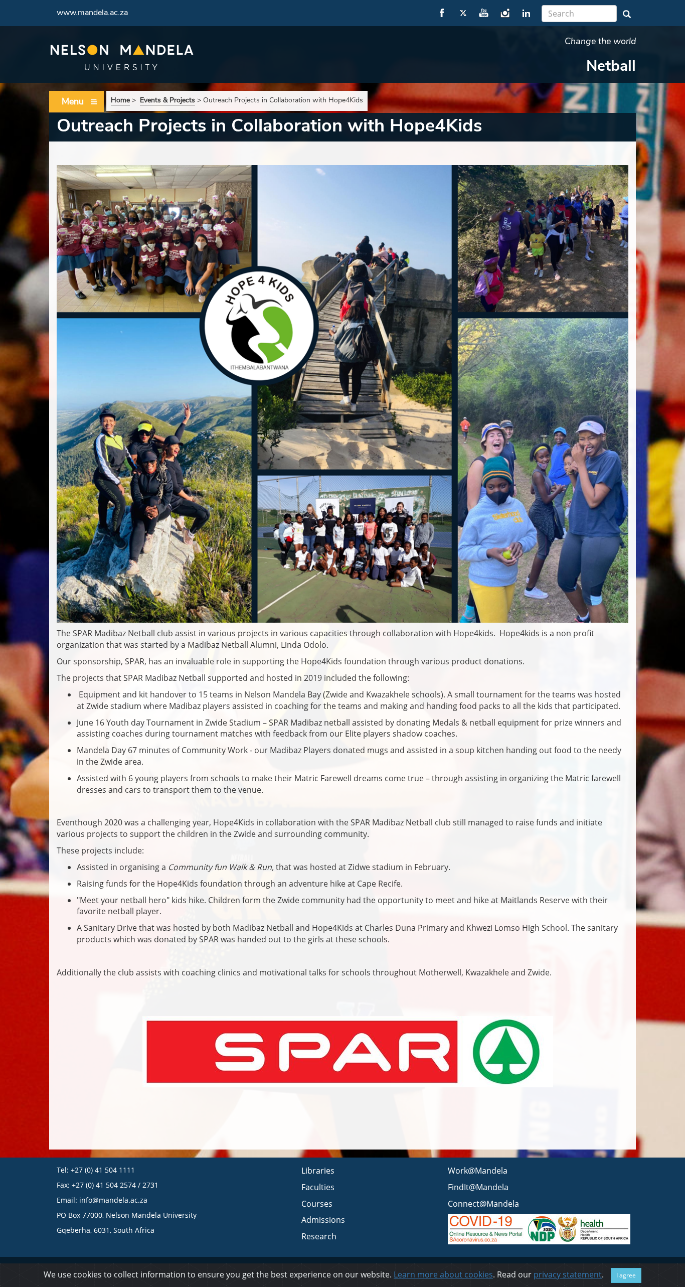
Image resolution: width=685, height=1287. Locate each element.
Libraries (317, 1170)
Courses (316, 1203)
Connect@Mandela (483, 1203)
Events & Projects (167, 100)
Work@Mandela (477, 1170)
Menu (73, 101)
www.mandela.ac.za (92, 12)
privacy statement (568, 1274)
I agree (626, 1275)
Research (318, 1236)
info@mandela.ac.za (113, 1200)
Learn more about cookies (443, 1274)
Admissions (323, 1219)
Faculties (317, 1187)
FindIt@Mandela (478, 1187)
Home (120, 100)
